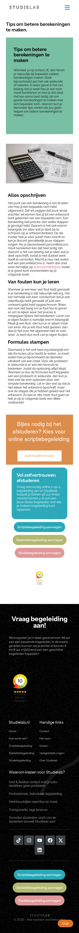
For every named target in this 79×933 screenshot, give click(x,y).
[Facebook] (50, 840)
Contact (44, 731)
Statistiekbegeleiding (21, 753)
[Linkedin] (39, 850)
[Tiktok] (18, 840)
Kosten (44, 746)
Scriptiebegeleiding (20, 746)
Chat (65, 923)
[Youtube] (39, 840)
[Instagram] (29, 840)
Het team (45, 738)
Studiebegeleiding (20, 760)
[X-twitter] (60, 840)
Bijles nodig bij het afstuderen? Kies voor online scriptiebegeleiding (39, 431)
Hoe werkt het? (18, 738)
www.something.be (47, 267)
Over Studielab (48, 760)
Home (12, 731)
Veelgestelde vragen (52, 753)
